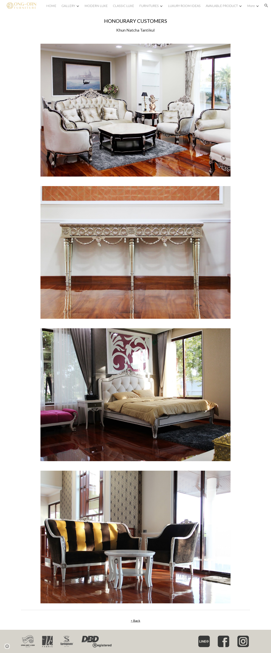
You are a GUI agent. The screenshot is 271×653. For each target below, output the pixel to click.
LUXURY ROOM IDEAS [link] (184, 6)
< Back (135, 620)
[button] (266, 5)
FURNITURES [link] (149, 6)
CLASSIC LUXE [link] (123, 6)
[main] (135, 25)
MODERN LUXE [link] (96, 6)
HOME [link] (51, 6)
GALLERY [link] (68, 6)
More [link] (251, 6)
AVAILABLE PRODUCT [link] (222, 6)
